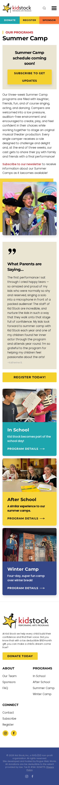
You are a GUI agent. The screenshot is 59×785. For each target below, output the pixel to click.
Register (29, 20)
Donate (10, 20)
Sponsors (9, 682)
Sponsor (49, 20)
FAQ (5, 688)
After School (41, 682)
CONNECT (10, 705)
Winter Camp (42, 694)
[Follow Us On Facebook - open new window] (14, 733)
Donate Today (20, 656)
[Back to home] (17, 8)
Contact (8, 713)
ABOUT (8, 668)
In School (39, 676)
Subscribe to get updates (29, 77)
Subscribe (9, 719)
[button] (44, 8)
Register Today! (30, 377)
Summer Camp (44, 688)
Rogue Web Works (46, 761)
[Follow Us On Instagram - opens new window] (5, 733)
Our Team (9, 676)
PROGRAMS (42, 668)
